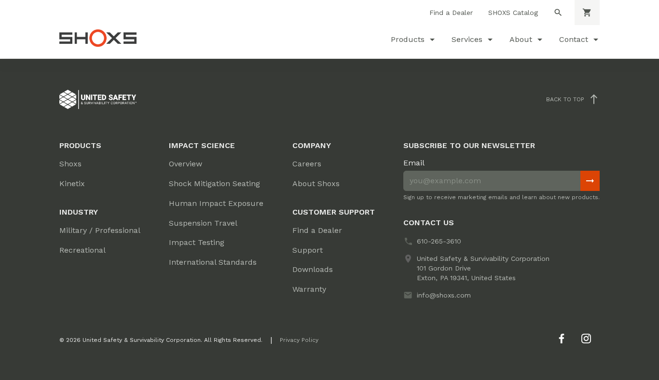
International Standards (213, 262)
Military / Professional (99, 230)
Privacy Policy (299, 340)
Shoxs (70, 163)
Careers (306, 163)
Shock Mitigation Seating (214, 183)
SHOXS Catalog (513, 12)
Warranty (309, 289)
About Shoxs (316, 183)
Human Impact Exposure (216, 203)
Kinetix (72, 183)
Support (307, 250)
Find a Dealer (451, 12)
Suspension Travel (203, 223)
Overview (185, 163)
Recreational (82, 250)
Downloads (312, 269)
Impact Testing (196, 242)
